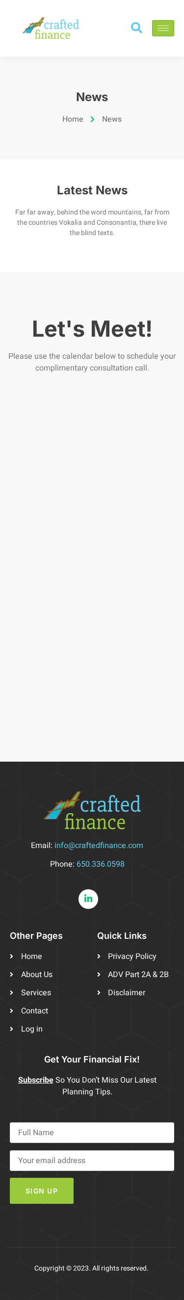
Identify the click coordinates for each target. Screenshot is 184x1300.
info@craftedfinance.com (98, 845)
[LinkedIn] (88, 899)
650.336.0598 (101, 864)
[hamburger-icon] (163, 28)
